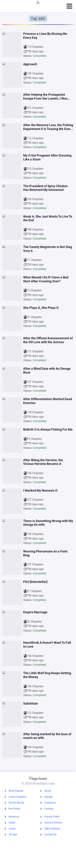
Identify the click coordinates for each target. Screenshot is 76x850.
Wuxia (47, 790)
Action (12, 828)
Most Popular (16, 790)
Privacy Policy (52, 816)
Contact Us (50, 834)
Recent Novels (16, 802)
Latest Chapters (17, 796)
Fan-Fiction (14, 808)
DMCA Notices (52, 828)
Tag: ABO (38, 18)
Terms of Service (53, 822)
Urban (12, 822)
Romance (14, 816)
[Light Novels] (38, 6)
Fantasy (48, 808)
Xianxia (48, 796)
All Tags (13, 834)
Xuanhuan (50, 802)
